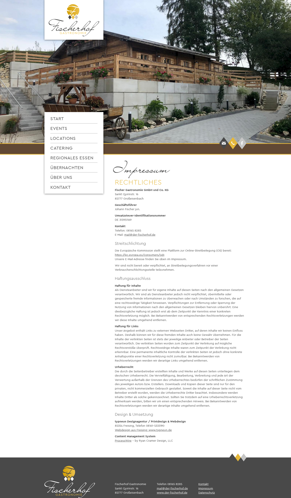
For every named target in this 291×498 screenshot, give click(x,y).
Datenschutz (206, 492)
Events (58, 128)
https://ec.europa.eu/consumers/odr (139, 255)
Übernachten (66, 167)
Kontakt (60, 187)
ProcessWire (123, 440)
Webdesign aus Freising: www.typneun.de (143, 430)
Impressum (205, 488)
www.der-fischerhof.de (172, 492)
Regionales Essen (71, 158)
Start (57, 118)
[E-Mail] (223, 138)
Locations (63, 138)
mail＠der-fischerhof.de (139, 234)
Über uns (61, 177)
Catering (61, 148)
